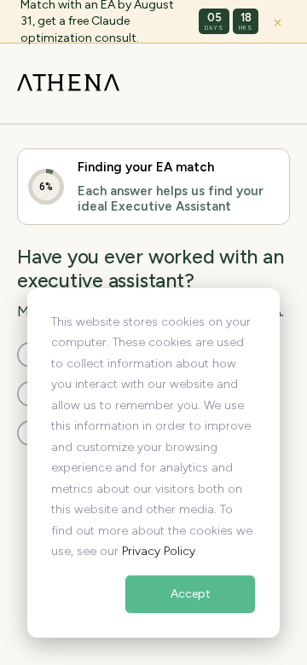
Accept (191, 594)
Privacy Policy (158, 551)
